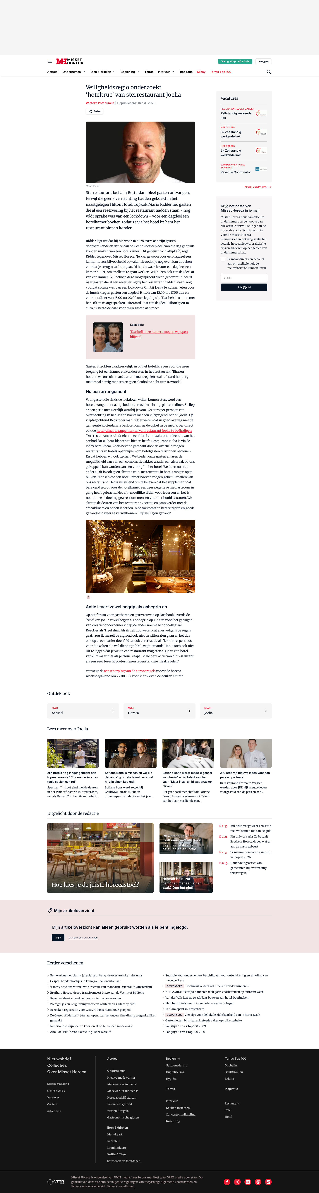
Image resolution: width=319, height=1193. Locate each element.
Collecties (57, 1065)
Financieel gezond (119, 1104)
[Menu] (50, 61)
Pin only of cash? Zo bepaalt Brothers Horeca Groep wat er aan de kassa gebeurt (250, 841)
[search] (269, 72)
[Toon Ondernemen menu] (84, 71)
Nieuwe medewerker (121, 1077)
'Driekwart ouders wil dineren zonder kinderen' (217, 986)
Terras (170, 1089)
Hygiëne (171, 1078)
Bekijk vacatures (256, 187)
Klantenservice (56, 1090)
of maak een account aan (83, 937)
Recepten (113, 1141)
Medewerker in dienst (122, 1084)
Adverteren (54, 1111)
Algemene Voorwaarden (176, 1182)
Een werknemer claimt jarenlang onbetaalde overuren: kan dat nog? (96, 975)
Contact (52, 1104)
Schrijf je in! (244, 287)
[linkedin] (247, 1182)
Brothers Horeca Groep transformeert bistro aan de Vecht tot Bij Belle (97, 992)
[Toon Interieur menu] (173, 71)
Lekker (229, 1078)
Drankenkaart (116, 1147)
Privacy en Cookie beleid (88, 1186)
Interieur (172, 1101)
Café (228, 1110)
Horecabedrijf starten (121, 1097)
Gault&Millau (234, 1072)
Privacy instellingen (121, 1186)
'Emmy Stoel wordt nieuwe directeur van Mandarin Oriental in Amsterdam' (101, 987)
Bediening (173, 1058)
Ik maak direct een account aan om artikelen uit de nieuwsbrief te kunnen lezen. (247, 263)
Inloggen (263, 61)
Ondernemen (116, 1071)
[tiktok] (268, 1182)
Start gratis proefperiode (235, 61)
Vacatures (53, 1097)
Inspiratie (231, 1089)
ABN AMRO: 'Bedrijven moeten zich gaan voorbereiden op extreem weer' (214, 992)
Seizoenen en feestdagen (123, 1161)
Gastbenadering (176, 1065)
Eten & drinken (117, 1127)
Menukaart (114, 1134)
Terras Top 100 (235, 1058)
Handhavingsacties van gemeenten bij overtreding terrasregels (248, 868)
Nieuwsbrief (59, 1058)
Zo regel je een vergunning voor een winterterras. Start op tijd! (92, 1004)
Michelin (231, 1065)
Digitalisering (175, 1072)
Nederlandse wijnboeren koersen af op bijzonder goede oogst (91, 1026)
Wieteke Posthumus (100, 103)
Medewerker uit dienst (122, 1091)
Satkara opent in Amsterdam (184, 1009)
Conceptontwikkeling (180, 1114)
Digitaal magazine (58, 1083)
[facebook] (227, 1182)
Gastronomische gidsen (123, 1117)
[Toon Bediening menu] (138, 71)
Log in (58, 937)
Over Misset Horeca (66, 1071)
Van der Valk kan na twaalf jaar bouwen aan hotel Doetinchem (207, 997)
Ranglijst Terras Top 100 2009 (185, 1026)
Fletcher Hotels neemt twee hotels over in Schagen (199, 1003)
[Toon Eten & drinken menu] (114, 71)
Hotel (228, 1116)
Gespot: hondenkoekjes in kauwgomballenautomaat (85, 981)
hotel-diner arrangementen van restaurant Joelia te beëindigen (144, 431)
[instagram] (258, 1182)
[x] (237, 1182)
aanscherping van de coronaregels (129, 671)
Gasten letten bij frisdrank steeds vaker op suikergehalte (203, 1020)
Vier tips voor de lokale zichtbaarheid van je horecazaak (222, 1014)
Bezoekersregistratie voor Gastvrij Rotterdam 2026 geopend (90, 1009)
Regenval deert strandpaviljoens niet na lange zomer (85, 998)
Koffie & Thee (116, 1154)
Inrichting (173, 1121)
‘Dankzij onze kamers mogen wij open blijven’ (159, 334)
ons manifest (150, 1177)
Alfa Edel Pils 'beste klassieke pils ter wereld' (80, 1032)
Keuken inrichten (178, 1108)
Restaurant (232, 1103)
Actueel (112, 1058)
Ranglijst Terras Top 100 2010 (185, 1032)
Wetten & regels (117, 1111)
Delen (97, 111)
